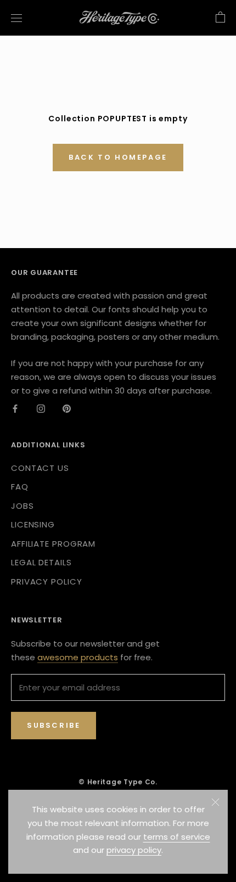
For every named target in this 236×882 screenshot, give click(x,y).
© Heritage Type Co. (118, 782)
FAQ (20, 486)
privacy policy (133, 850)
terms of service (176, 836)
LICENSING (33, 524)
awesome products (77, 657)
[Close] (215, 802)
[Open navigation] (16, 17)
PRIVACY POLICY (46, 581)
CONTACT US (40, 468)
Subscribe (53, 725)
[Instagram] (41, 408)
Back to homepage (118, 157)
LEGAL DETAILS (41, 562)
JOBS (22, 506)
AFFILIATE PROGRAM (53, 543)
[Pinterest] (67, 408)
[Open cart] (220, 17)
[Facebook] (15, 408)
